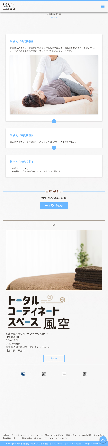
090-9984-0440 (57, 198)
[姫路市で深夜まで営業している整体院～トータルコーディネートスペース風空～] (39, 328)
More (54, 358)
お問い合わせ (55, 205)
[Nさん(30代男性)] (54, 112)
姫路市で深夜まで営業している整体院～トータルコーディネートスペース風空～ (50, 444)
